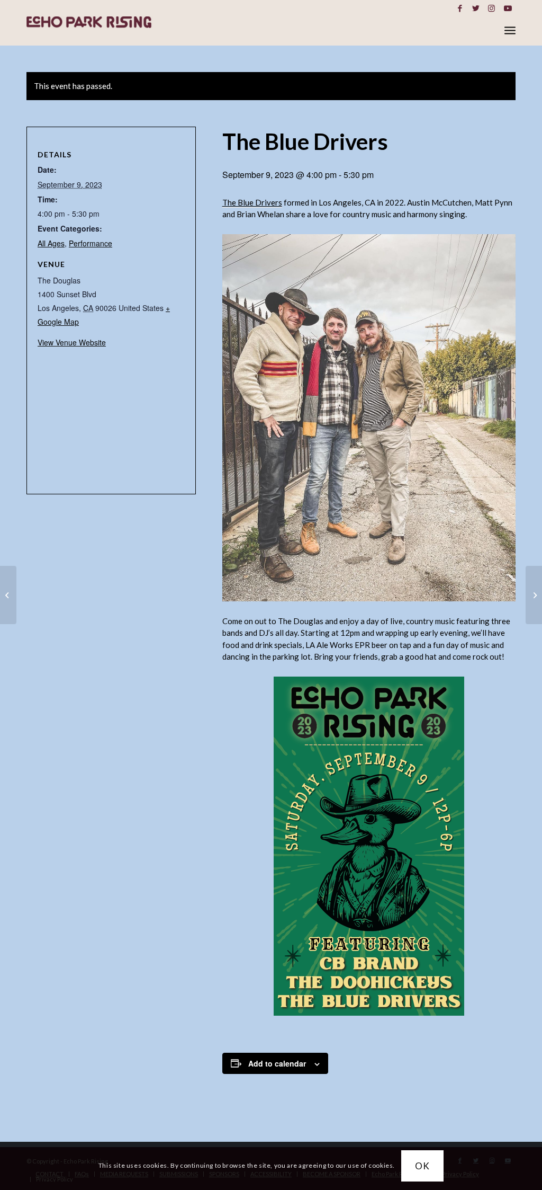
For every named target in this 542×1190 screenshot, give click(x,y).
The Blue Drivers (252, 202)
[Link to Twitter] (475, 8)
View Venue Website (72, 342)
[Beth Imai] (534, 595)
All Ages (51, 243)
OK (422, 1165)
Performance (90, 243)
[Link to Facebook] (459, 8)
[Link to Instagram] (491, 8)
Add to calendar (277, 1063)
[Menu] (510, 30)
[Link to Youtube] (508, 8)
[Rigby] (8, 595)
